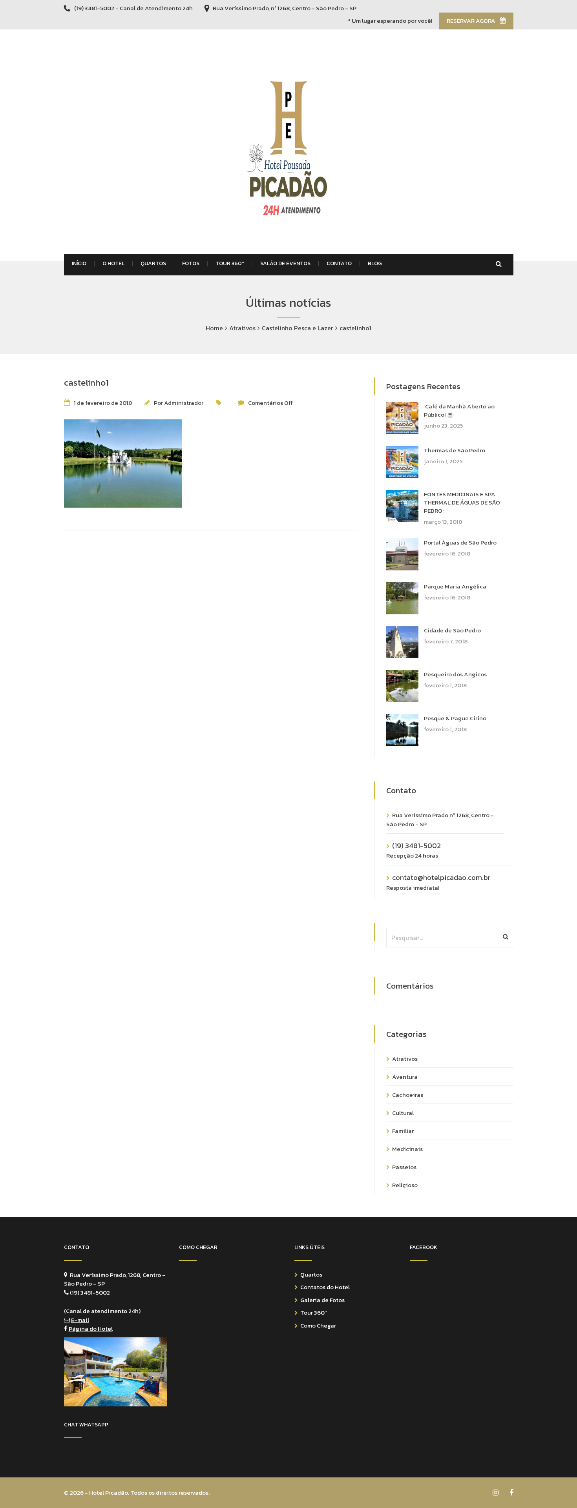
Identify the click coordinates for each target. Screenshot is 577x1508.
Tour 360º (313, 1312)
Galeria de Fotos (322, 1299)
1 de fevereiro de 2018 (103, 402)
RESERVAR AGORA (472, 20)
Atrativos (405, 1058)
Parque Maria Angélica (455, 586)
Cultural (403, 1112)
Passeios (404, 1166)
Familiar (403, 1130)
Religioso (405, 1184)
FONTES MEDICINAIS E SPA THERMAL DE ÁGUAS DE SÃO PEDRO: (462, 502)
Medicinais (407, 1148)
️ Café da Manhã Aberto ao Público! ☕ (459, 410)
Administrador (183, 402)
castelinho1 (86, 382)
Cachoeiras (407, 1094)
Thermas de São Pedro (454, 450)
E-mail (80, 1319)
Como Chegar (318, 1325)
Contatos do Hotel (325, 1286)
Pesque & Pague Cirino (455, 718)
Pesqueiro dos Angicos (455, 674)
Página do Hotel (91, 1328)
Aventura (405, 1076)
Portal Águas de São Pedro (460, 542)
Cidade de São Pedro (452, 630)
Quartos (311, 1274)
